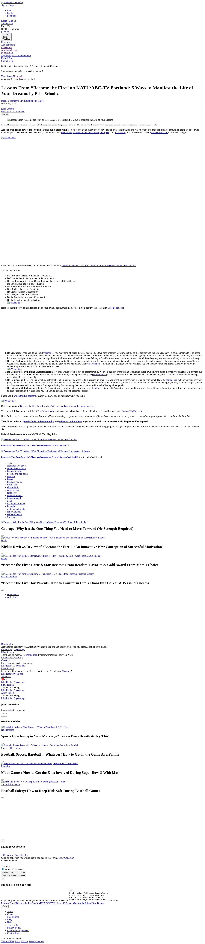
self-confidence (99, 374)
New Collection (66, 858)
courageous (171, 380)
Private (18, 869)
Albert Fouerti (8, 693)
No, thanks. (18, 76)
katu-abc (11, 506)
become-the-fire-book (17, 474)
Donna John (7, 644)
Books (4, 540)
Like (3, 649)
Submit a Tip (7, 23)
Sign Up (13, 21)
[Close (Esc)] (2, 713)
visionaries (48, 353)
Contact (11, 914)
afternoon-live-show (16, 465)
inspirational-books (16, 503)
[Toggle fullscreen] (5, 713)
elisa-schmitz (13, 487)
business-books (14, 482)
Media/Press (13, 917)
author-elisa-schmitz (16, 468)
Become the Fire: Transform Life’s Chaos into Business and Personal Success (99, 265)
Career (41, 100)
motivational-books (16, 509)
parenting (11, 15)
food (9, 10)
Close (22, 872)
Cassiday (5, 660)
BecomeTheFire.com (132, 411)
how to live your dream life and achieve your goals (85, 132)
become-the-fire (14, 471)
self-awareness (93, 363)
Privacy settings (36, 941)
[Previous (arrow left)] (2, 716)
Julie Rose (6, 676)
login (12, 5)
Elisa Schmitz (7, 652)
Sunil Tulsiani (7, 684)
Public (8, 869)
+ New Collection (9, 872)
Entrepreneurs (30, 100)
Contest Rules (13, 933)
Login (4, 21)
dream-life (12, 484)
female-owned (14, 498)
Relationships (7, 730)
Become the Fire (115, 308)
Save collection (9, 875)
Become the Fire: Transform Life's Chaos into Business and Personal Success (33, 445)
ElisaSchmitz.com (45, 411)
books (10, 479)
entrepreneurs (13, 490)
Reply (9, 649)
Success (11, 517)
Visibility (5, 866)
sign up (4, 5)
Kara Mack (120, 132)
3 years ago (19, 649)
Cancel (22, 875)
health (10, 13)
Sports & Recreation (10, 748)
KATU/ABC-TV (159, 132)
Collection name (9, 860)
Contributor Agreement (18, 930)
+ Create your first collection (14, 855)
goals (9, 501)
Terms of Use (13, 925)
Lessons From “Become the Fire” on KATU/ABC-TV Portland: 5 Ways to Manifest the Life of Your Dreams (52, 903)
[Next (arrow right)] (5, 716)
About (10, 911)
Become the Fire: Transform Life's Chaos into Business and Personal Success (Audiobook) (39, 457)
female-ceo (12, 492)
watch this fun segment (25, 396)
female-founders (15, 495)
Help (9, 922)
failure (98, 388)
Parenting (5, 766)
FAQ (9, 919)
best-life (11, 476)
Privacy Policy (14, 927)
